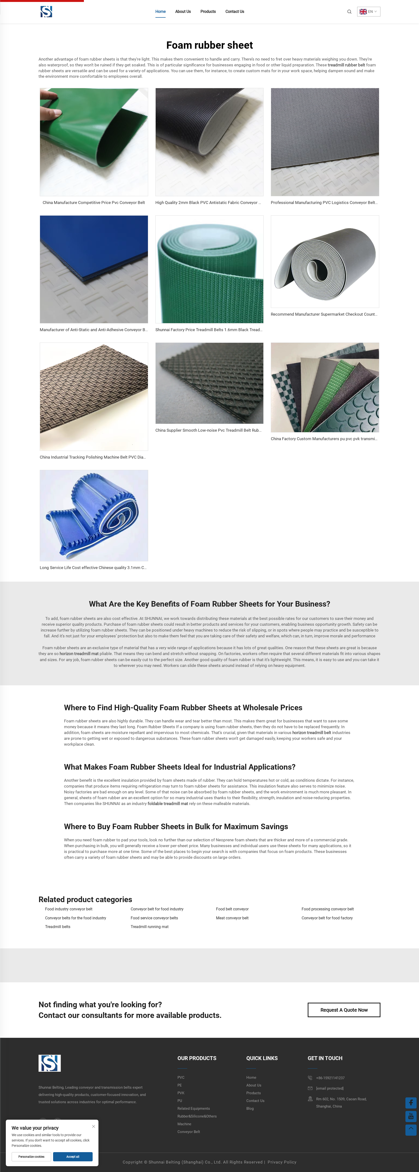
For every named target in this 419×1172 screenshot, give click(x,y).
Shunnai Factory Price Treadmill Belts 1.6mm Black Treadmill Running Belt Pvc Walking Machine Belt (246, 329)
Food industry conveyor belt (68, 909)
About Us (183, 11)
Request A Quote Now (344, 1010)
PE (179, 1085)
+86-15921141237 (330, 1078)
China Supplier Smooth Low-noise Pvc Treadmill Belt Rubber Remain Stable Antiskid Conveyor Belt (245, 430)
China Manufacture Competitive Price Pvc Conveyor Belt (94, 202)
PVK (180, 1093)
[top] (411, 1130)
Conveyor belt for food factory (327, 918)
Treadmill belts (57, 926)
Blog (250, 1108)
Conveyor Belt (188, 1132)
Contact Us (235, 11)
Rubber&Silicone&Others (197, 1116)
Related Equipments (193, 1108)
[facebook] (411, 1103)
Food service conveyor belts (154, 918)
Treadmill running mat (150, 926)
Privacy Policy (282, 1162)
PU (179, 1101)
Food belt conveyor (232, 909)
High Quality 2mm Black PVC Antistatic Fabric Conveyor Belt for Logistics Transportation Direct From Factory (255, 202)
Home (160, 11)
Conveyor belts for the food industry (75, 918)
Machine (184, 1124)
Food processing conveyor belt (328, 909)
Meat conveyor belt (232, 918)
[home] (47, 11)
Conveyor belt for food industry (157, 909)
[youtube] (411, 1116)
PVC (181, 1077)
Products (208, 11)
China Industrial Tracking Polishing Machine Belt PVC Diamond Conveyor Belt (110, 457)
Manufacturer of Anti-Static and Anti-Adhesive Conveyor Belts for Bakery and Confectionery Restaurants (134, 329)
